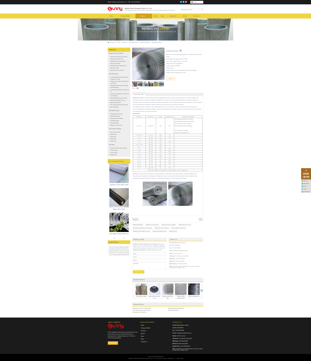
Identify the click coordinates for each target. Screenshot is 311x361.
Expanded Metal (114, 123)
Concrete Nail (113, 152)
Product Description (139, 94)
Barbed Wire (113, 134)
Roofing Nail (113, 154)
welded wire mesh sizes (185, 224)
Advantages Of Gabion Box (140, 312)
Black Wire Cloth (114, 68)
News (142, 336)
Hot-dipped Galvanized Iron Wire (118, 98)
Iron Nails (112, 144)
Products (143, 330)
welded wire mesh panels (152, 224)
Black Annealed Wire (115, 102)
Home (142, 325)
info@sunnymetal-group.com (180, 250)
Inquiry (171, 78)
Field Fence (113, 141)
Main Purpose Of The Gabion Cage (142, 308)
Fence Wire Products (115, 128)
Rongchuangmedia (158, 356)
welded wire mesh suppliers (169, 224)
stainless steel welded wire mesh (141, 231)
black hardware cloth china (178, 228)
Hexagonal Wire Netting (116, 114)
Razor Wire (113, 136)
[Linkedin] (183, 2)
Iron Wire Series (113, 73)
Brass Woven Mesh (115, 63)
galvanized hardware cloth (159, 231)
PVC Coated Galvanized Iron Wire (119, 104)
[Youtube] (186, 2)
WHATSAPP (306, 183)
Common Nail (113, 150)
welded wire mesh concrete (162, 228)
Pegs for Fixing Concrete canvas (118, 148)
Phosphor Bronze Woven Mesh (118, 65)
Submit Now (138, 272)
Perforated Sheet (114, 120)
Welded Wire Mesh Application (176, 308)
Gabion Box (113, 138)
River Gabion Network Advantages (141, 310)
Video (142, 339)
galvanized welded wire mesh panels (142, 228)
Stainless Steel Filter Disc (116, 59)
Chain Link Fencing (115, 132)
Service (143, 333)
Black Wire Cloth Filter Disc (117, 70)
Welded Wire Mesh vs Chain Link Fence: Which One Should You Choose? (119, 251)
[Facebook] (181, 2)
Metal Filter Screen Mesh (116, 53)
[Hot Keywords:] (202, 9)
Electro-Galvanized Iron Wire (117, 100)
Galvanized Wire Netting (116, 118)
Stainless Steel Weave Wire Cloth (118, 56)
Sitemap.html (180, 358)
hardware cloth (173, 231)
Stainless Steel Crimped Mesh (118, 61)
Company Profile (145, 328)
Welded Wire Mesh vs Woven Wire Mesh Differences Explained (119, 245)
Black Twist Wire (114, 107)
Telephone (305, 181)
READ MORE (112, 343)
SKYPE (305, 189)
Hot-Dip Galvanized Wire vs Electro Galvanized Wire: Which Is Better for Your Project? (119, 253)
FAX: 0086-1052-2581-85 (307, 191)
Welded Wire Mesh (115, 116)
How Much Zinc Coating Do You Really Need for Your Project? (119, 247)
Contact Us (144, 341)
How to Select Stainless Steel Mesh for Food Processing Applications (119, 249)
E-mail (304, 186)
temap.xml (171, 358)
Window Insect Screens (116, 125)
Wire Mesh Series (114, 110)
